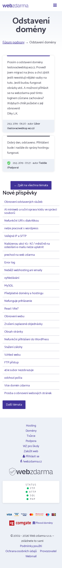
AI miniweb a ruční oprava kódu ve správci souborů (30, 211)
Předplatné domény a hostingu (23, 293)
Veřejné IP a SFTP (15, 236)
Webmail (31, 556)
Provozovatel (48, 551)
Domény (31, 430)
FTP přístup (11, 362)
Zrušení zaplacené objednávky (23, 324)
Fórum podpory (13, 42)
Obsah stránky (13, 331)
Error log (9, 262)
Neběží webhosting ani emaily (23, 270)
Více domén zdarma (17, 385)
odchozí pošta (13, 377)
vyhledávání (11, 277)
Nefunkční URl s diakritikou (21, 220)
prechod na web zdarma (19, 254)
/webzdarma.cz (32, 461)
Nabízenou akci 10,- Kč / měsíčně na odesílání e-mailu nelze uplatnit (27, 245)
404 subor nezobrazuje (19, 370)
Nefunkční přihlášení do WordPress (26, 339)
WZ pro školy (31, 446)
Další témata (14, 404)
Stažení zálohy (13, 347)
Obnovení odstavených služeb (23, 201)
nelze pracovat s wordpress (21, 228)
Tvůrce (31, 436)
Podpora (31, 441)
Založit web (31, 451)
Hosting (31, 425)
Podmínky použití (31, 546)
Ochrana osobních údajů (21, 551)
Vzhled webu (12, 354)
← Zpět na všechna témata (31, 185)
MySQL (8, 285)
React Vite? (11, 308)
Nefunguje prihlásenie (18, 301)
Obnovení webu (14, 316)
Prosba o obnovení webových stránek (28, 393)
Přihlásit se (32, 456)
